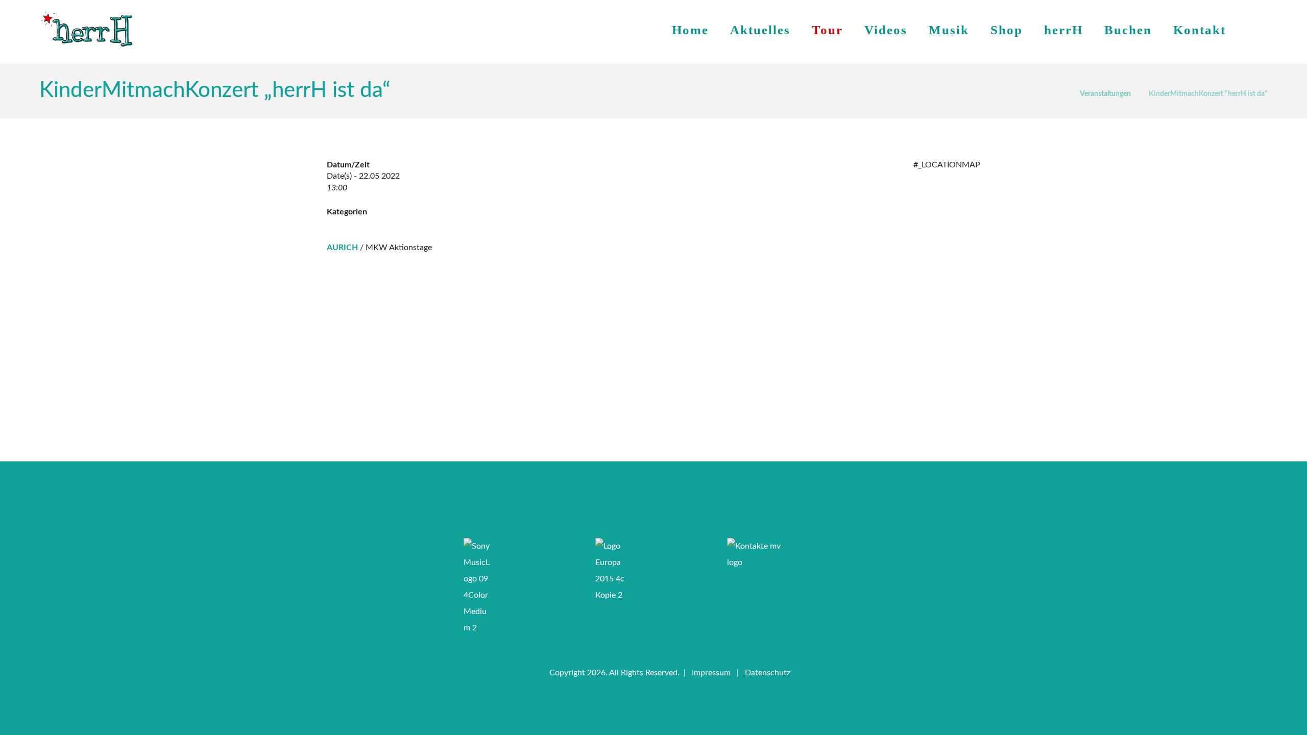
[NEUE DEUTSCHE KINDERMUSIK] (86, 29)
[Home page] (1059, 92)
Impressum (711, 673)
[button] (612, 502)
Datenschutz (767, 673)
